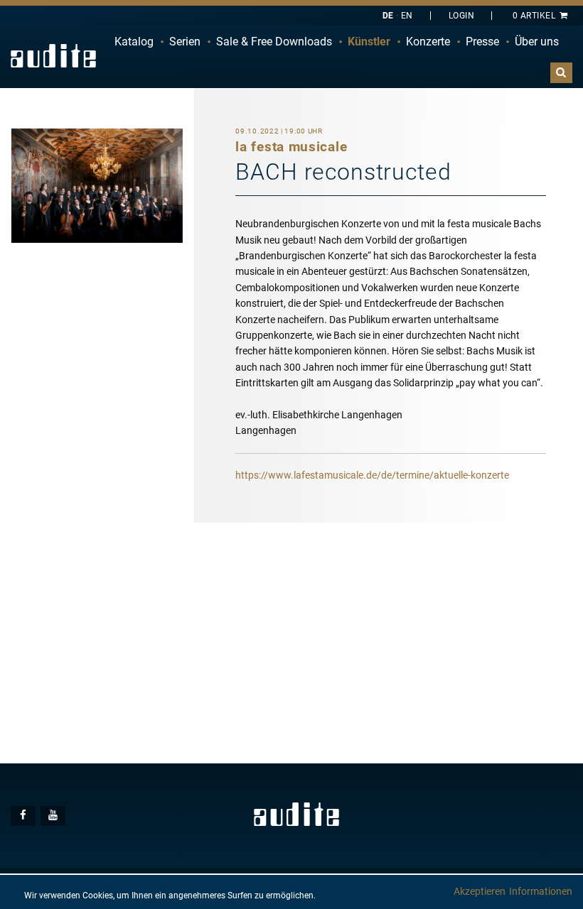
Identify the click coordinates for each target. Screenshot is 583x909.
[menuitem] (134, 42)
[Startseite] (53, 55)
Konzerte (428, 41)
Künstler (369, 41)
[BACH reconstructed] (97, 184)
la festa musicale (291, 146)
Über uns (537, 41)
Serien (184, 41)
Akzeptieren (480, 891)
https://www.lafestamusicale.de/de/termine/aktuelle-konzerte (372, 475)
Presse (482, 41)
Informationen (540, 891)
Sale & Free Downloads (274, 41)
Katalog (134, 41)
